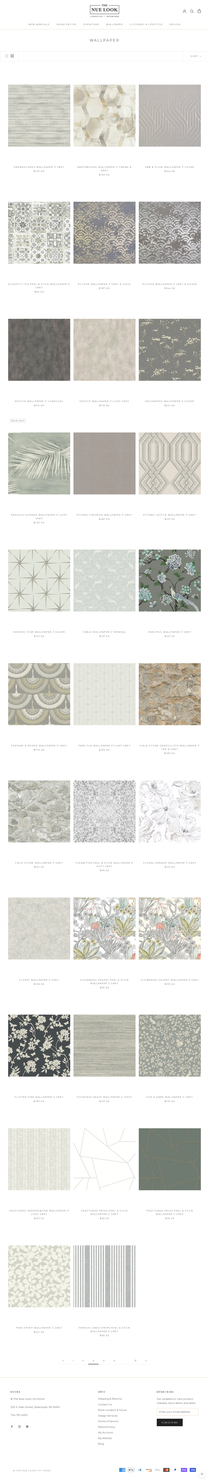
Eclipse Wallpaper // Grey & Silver (170, 284)
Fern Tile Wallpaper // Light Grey (104, 745)
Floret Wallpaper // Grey (39, 980)
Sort (195, 56)
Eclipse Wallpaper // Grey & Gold (104, 284)
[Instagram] (19, 1427)
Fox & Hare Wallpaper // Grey (170, 1097)
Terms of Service (108, 1421)
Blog (101, 1443)
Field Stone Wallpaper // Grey (39, 862)
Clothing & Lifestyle (146, 24)
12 (135, 1360)
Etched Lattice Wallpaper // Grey (169, 515)
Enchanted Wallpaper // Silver (169, 401)
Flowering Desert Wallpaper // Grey (170, 980)
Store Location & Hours (112, 1410)
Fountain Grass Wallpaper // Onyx (104, 1097)
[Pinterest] (27, 1427)
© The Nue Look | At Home (32, 1470)
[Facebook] (12, 1427)
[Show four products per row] (12, 55)
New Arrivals (39, 24)
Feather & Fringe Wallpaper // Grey (39, 745)
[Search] (192, 11)
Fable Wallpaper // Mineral (104, 632)
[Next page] (146, 1360)
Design (175, 24)
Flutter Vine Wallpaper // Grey (39, 1097)
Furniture (91, 24)
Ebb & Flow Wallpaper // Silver (169, 167)
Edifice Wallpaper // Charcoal (39, 401)
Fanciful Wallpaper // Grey (170, 632)
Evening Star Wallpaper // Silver (39, 632)
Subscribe (169, 1422)
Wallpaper (114, 24)
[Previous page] (63, 1360)
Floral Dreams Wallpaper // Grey (169, 862)
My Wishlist (105, 1438)
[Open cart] (199, 11)
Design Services (107, 1415)
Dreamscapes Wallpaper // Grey (39, 167)
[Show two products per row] (6, 55)
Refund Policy (106, 1426)
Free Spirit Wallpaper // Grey (39, 1327)
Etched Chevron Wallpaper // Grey (104, 515)
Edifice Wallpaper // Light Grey (104, 401)
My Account (105, 1432)
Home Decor (66, 24)
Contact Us (105, 1404)
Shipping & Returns (110, 1398)
